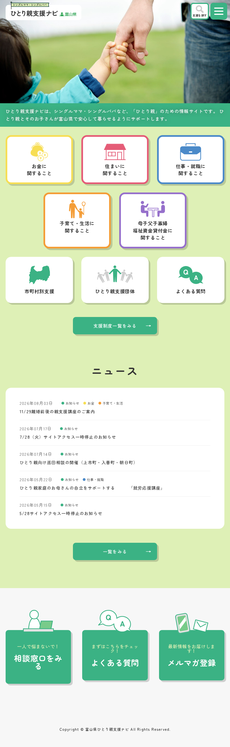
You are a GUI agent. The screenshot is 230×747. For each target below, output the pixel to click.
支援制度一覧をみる (115, 325)
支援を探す (200, 15)
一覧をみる (115, 551)
